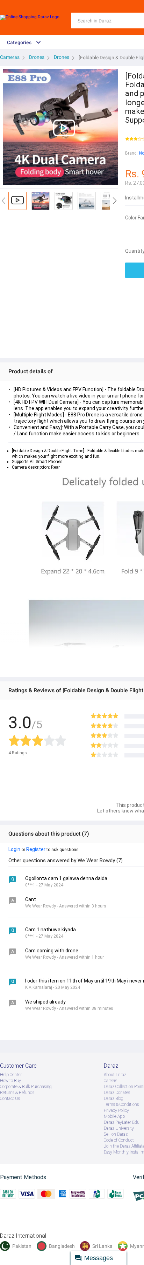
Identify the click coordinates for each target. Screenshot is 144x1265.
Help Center (11, 1074)
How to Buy (10, 1080)
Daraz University (119, 1128)
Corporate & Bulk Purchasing (26, 1086)
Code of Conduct (119, 1140)
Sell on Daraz (116, 1134)
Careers (110, 1080)
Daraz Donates (117, 1092)
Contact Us (10, 1098)
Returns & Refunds (17, 1092)
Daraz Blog (113, 1098)
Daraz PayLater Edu (121, 1122)
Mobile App (114, 1116)
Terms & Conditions (121, 1104)
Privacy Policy (116, 1110)
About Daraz (115, 1074)
